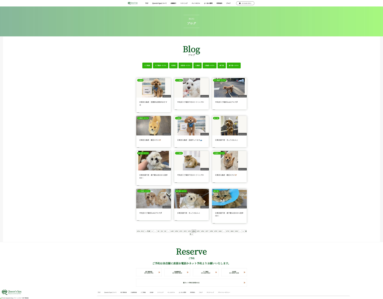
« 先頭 (148, 231)
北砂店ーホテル (185, 65)
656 (202, 231)
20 (162, 231)
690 (236, 231)
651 (181, 231)
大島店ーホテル (210, 65)
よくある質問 (208, 3)
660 (220, 231)
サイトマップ (210, 292)
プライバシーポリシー (224, 292)
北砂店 (173, 65)
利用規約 (219, 3)
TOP (146, 3)
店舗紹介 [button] (173, 3)
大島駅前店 (134, 292)
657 (207, 231)
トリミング (184, 3)
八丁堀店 (147, 65)
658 (211, 231)
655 (198, 231)
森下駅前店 (123, 292)
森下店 (222, 65)
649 (172, 231)
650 (176, 231)
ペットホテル (196, 3)
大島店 (197, 65)
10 (158, 231)
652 (185, 231)
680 (232, 231)
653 (189, 231)
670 (227, 231)
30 (165, 231)
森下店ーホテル (234, 65)
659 (215, 231)
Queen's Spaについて (159, 3)
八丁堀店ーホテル (160, 65)
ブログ (228, 3)
